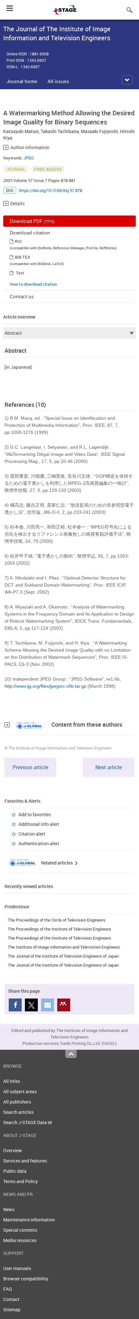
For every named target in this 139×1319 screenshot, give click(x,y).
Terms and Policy (20, 1181)
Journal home (21, 81)
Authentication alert (38, 843)
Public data (15, 1171)
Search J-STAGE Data (25, 1122)
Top (71, 1054)
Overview (12, 1150)
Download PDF (32, 221)
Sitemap (11, 1309)
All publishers (17, 1102)
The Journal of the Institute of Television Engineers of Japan (63, 956)
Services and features (25, 1161)
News (9, 1209)
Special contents (20, 1230)
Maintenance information (29, 1220)
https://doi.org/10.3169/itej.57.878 (50, 190)
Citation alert (31, 834)
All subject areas (20, 1091)
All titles (11, 1081)
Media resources (20, 1240)
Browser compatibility (25, 1279)
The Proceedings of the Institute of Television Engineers (59, 929)
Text (20, 273)
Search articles (18, 1112)
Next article (108, 767)
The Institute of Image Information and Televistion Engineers (64, 947)
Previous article (30, 767)
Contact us (22, 296)
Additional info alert (38, 824)
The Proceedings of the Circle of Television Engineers (56, 920)
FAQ (7, 1289)
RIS (18, 241)
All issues (58, 81)
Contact (11, 1299)
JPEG (29, 158)
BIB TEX (22, 257)
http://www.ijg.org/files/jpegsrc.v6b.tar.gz (45, 686)
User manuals (17, 1268)
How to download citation (33, 284)
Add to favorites (34, 814)
